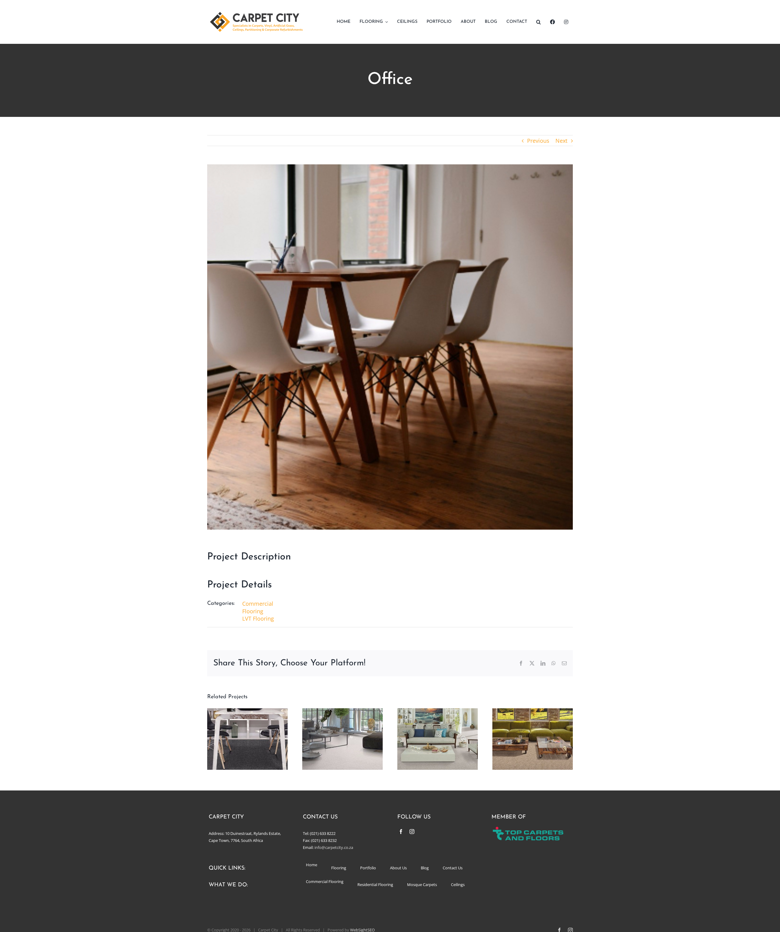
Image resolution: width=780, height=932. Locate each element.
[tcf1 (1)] (531, 828)
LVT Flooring (258, 618)
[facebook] (401, 831)
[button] (538, 22)
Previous (538, 140)
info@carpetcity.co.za (333, 847)
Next (561, 140)
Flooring (252, 611)
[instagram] (412, 831)
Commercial (257, 603)
